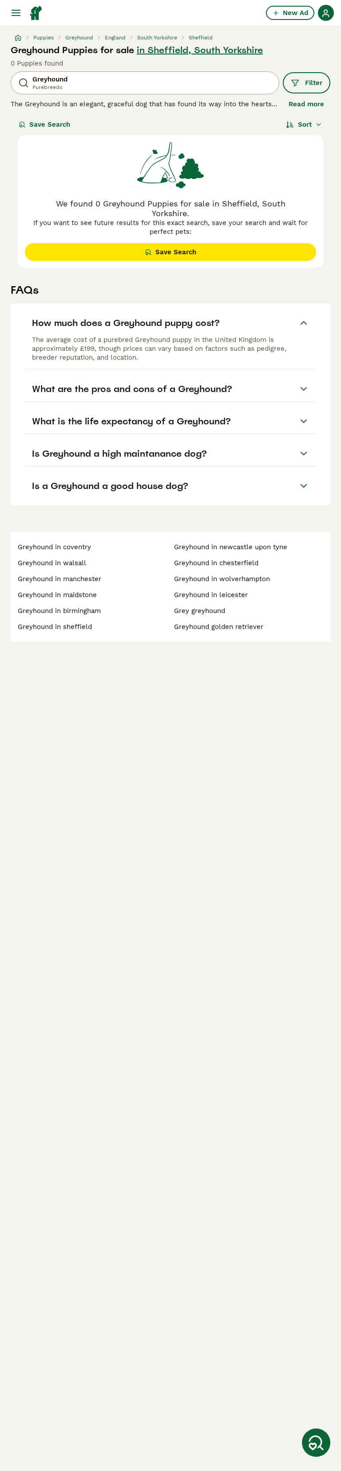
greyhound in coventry (54, 547)
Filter (313, 83)
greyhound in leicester (211, 595)
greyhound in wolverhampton (222, 579)
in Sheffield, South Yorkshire (200, 50)
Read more (306, 104)
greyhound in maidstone (57, 595)
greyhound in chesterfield (216, 563)
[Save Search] (316, 1442)
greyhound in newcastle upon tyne (230, 547)
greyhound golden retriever (218, 627)
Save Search (49, 124)
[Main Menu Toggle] (16, 13)
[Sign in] (326, 13)
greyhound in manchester (59, 579)
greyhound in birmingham (59, 611)
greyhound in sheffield (55, 627)
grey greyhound (199, 611)
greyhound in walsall (52, 563)
